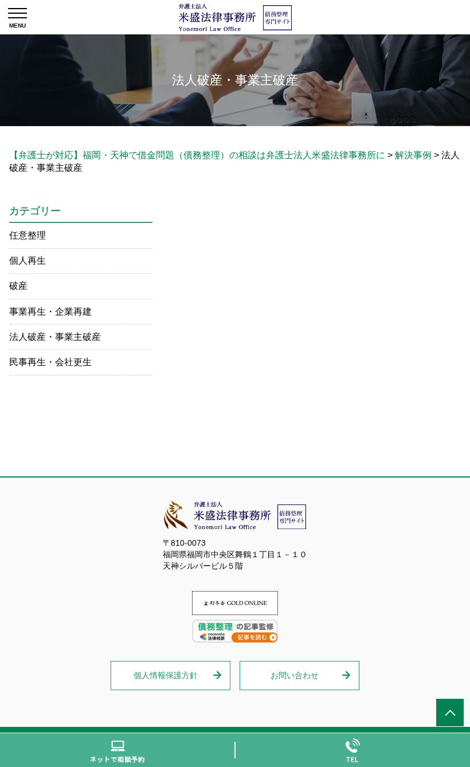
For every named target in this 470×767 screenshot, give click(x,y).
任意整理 (27, 235)
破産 (18, 286)
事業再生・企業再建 (50, 311)
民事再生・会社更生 (50, 362)
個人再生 (27, 260)
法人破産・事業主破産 (55, 337)
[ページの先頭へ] (450, 712)
